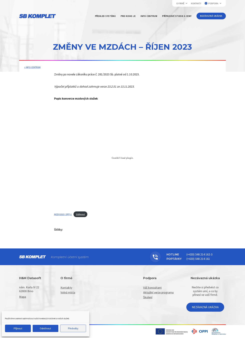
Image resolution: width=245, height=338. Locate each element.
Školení (147, 297)
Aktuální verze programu (158, 292)
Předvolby (73, 328)
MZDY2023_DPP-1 (63, 214)
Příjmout (18, 328)
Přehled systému (105, 16)
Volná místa (67, 292)
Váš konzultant (152, 287)
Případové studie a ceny (177, 16)
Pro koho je (128, 16)
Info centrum (148, 16)
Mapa (22, 297)
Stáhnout (80, 214)
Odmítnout (45, 328)
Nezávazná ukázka (211, 15)
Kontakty (196, 3)
